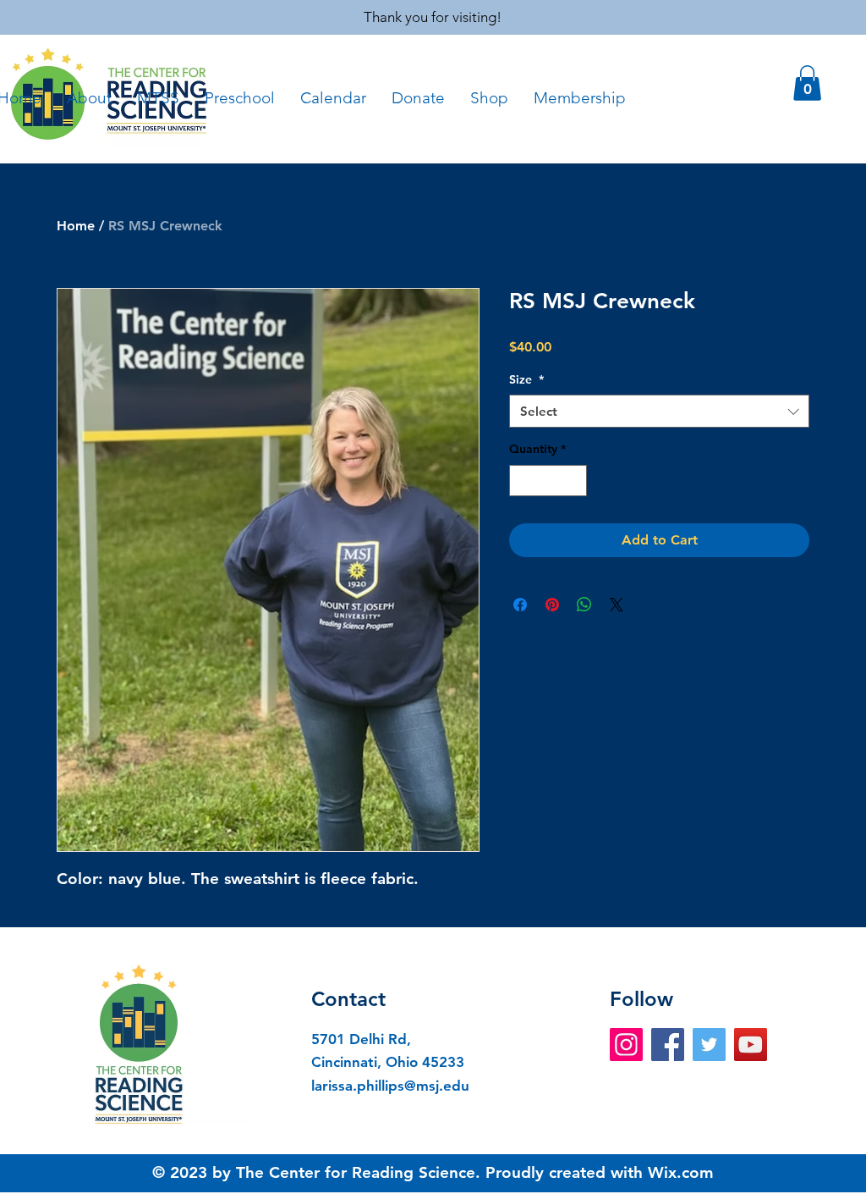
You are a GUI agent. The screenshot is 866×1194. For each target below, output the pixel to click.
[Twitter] (709, 1044)
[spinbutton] (548, 480)
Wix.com (681, 1172)
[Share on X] (616, 604)
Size (526, 379)
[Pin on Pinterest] (552, 604)
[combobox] (659, 411)
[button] (807, 83)
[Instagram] (626, 1044)
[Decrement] (522, 480)
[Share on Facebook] (520, 604)
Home (76, 226)
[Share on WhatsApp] (584, 604)
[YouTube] (750, 1044)
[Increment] (573, 480)
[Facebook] (667, 1044)
